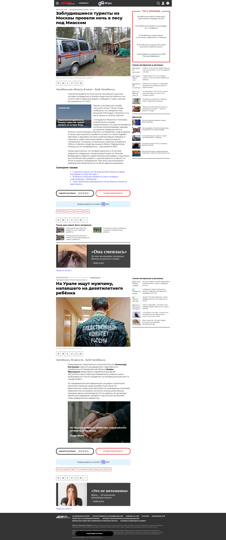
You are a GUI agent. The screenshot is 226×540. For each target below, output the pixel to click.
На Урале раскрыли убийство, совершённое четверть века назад (98, 429)
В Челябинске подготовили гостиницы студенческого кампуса (151, 36)
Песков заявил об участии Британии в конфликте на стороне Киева (155, 129)
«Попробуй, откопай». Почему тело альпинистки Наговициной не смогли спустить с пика (155, 314)
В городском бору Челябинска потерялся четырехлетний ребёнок (114, 230)
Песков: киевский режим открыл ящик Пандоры (154, 121)
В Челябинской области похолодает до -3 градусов (151, 27)
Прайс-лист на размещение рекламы (86, 518)
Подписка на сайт (132, 516)
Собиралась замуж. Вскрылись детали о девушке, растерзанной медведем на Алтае (154, 291)
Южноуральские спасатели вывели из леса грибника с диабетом (76, 230)
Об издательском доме (81, 516)
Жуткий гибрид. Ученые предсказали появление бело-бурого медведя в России (156, 283)
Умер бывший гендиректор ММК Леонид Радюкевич (151, 55)
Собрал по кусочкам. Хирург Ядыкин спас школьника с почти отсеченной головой (156, 70)
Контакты (145, 516)
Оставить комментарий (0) (113, 193)
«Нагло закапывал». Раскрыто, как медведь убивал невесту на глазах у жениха (155, 306)
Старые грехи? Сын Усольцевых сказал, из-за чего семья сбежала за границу (155, 78)
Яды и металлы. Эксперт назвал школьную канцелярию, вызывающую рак (154, 322)
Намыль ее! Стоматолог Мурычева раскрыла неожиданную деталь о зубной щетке (155, 85)
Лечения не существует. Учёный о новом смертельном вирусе (154, 100)
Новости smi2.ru (64, 270)
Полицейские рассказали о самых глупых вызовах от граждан (154, 136)
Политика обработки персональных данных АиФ (120, 518)
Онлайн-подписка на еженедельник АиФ (107, 516)
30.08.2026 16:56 (61, 277)
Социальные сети (158, 516)
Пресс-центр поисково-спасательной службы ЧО (74, 78)
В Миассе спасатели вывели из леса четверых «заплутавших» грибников (94, 178)
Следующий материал (94, 533)
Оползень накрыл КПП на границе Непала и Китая (154, 144)
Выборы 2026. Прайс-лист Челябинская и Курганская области (94, 521)
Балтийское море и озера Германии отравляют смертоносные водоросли (155, 152)
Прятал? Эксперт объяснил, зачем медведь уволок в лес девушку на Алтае (154, 299)
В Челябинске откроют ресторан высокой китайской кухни (151, 46)
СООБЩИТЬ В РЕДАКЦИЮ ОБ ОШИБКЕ (133, 521)
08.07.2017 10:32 (61, 9)
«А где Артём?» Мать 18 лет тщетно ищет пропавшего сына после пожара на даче (155, 93)
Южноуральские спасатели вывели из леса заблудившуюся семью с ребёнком (78, 237)
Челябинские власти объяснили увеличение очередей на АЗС (151, 18)
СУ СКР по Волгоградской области (69, 348)
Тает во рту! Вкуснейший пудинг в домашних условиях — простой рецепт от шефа (154, 109)
